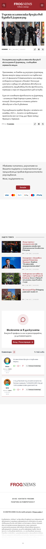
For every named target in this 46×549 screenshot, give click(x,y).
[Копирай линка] (34, 49)
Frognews (10, 124)
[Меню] (42, 5)
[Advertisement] (23, 439)
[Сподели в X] (42, 49)
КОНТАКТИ (22, 499)
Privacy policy (37, 512)
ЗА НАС (14, 499)
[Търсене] (4, 5)
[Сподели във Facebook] (38, 49)
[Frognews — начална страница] (23, 484)
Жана (7, 366)
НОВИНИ (5, 49)
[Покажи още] (23, 543)
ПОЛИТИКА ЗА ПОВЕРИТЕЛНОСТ (23, 502)
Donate (23, 187)
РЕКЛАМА (30, 499)
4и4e (7, 388)
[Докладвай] (22, 366)
